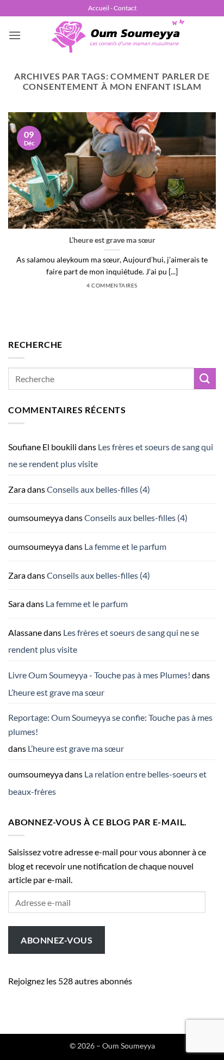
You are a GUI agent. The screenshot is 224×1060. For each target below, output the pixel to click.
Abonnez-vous (56, 940)
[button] (14, 35)
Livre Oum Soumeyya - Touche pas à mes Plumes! (99, 675)
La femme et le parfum (125, 546)
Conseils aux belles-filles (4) (98, 489)
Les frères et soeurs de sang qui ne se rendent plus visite (110, 455)
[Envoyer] (205, 378)
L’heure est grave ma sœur (112, 240)
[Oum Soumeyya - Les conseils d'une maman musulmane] (118, 35)
